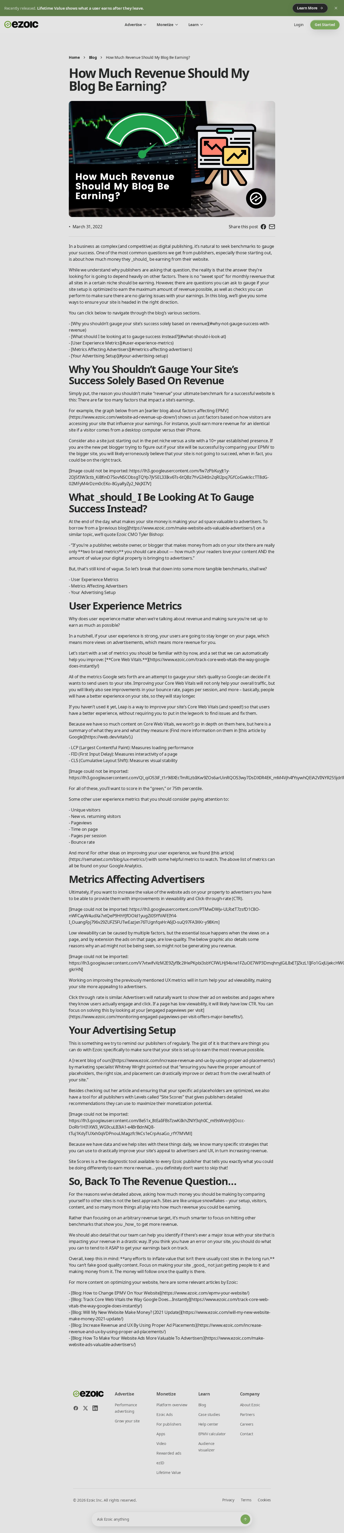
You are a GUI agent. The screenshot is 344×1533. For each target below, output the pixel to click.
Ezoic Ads (164, 1414)
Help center (208, 1424)
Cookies (264, 1499)
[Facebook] (75, 1408)
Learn (193, 24)
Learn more (307, 7)
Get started (325, 24)
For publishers (168, 1424)
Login (299, 24)
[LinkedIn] (95, 1408)
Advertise (133, 24)
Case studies (209, 1414)
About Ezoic (250, 1404)
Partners (247, 1414)
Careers (246, 1424)
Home (74, 57)
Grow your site (127, 1420)
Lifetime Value (168, 1472)
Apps (160, 1433)
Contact (246, 1433)
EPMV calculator (212, 1433)
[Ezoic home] (21, 24)
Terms (246, 1499)
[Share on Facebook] (263, 226)
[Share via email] (272, 226)
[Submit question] (245, 1519)
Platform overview (171, 1404)
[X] (85, 1408)
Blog (93, 57)
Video (161, 1443)
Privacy (228, 1499)
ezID (160, 1462)
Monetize (165, 24)
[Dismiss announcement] (336, 8)
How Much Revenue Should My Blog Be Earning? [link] (148, 57)
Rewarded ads (168, 1453)
